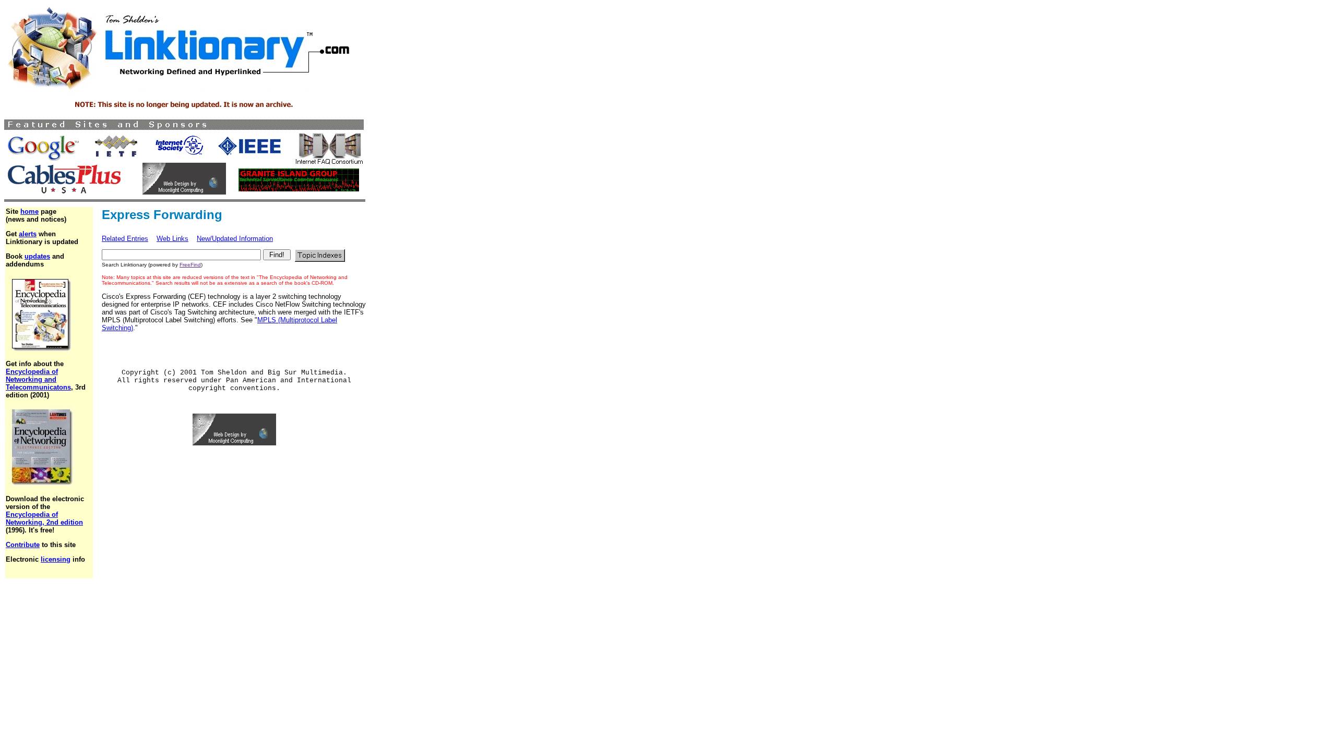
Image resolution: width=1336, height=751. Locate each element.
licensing (55, 559)
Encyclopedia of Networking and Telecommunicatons (38, 379)
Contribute (23, 545)
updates (37, 256)
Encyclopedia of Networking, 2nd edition (44, 518)
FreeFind (190, 265)
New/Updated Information (235, 239)
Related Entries (125, 239)
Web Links (172, 239)
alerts (28, 234)
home (29, 211)
